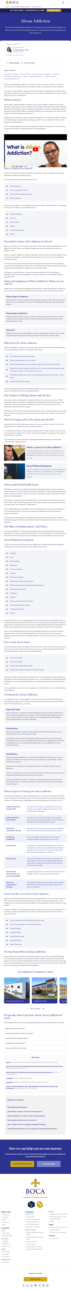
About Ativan (7, 74)
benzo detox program (23, 734)
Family (52, 1221)
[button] (27, 1009)
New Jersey (4, 1238)
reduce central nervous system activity (47, 424)
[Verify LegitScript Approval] (31, 1207)
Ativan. (8, 1062)
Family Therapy (30, 1244)
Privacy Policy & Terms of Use (59, 1227)
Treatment (29, 1212)
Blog (4, 1225)
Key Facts (16, 74)
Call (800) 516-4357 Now (22, 1164)
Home (7, 6)
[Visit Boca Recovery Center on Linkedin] (31, 1285)
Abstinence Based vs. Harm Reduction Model (58, 1218)
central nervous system (51, 400)
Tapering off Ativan (10, 677)
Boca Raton (6, 1233)
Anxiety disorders (15, 186)
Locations (5, 1228)
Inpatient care (10, 773)
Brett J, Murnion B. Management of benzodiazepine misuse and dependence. (29, 1072)
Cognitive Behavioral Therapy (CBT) (35, 1238)
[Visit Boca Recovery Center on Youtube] (35, 1285)
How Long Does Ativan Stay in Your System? (22, 1120)
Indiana (3, 1249)
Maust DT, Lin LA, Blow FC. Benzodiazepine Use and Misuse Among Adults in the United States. (34, 1066)
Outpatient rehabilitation (14, 779)
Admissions (6, 1214)
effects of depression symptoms (27, 493)
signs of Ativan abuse (10, 291)
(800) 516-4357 (54, 10)
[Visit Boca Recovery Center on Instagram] (27, 1285)
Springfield (6, 1262)
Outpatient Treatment (33, 1227)
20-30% (31, 625)
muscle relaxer (38, 107)
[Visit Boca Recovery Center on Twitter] (43, 1285)
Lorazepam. (9, 1078)
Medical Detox (30, 1217)
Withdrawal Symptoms (36, 76)
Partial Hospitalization (32, 1222)
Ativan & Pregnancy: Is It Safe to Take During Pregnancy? (26, 1116)
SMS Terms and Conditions (58, 1232)
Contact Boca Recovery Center (47, 963)
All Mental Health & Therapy (34, 1249)
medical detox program (27, 649)
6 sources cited (29, 63)
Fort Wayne (6, 1257)
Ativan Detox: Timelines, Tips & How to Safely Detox (24, 1111)
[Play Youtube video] (35, 149)
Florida (3, 1231)
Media (4, 1220)
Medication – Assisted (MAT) (58, 1214)
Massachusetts (5, 1259)
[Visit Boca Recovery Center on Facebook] (23, 1285)
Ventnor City (6, 1246)
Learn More (29, 458)
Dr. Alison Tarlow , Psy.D (21, 50)
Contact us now (49, 1164)
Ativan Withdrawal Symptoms (17, 1107)
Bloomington (6, 1251)
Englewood (6, 1244)
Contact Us (6, 1222)
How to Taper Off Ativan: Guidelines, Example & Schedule (26, 1124)
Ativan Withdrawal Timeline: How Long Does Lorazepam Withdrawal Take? (32, 1129)
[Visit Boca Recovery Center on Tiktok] (47, 1285)
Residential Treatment (33, 1219)
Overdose (25, 76)
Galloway (5, 1241)
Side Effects (56, 74)
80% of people (8, 901)
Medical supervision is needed (15, 713)
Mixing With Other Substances (12, 76)
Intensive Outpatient (32, 1224)
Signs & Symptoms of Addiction (42, 74)
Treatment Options (50, 76)
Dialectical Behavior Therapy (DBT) (34, 1233)
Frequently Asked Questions (11, 79)
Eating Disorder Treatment (34, 1246)
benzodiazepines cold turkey (51, 533)
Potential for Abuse (25, 74)
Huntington (6, 1254)
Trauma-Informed (31, 1241)
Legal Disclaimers (55, 1230)
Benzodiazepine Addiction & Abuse (20, 6)
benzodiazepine (44, 104)
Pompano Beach (7, 1236)
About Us (5, 1217)
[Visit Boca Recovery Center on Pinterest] (39, 1285)
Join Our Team (54, 1238)
